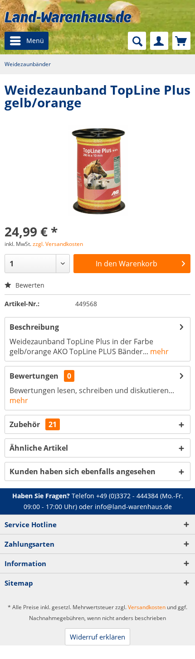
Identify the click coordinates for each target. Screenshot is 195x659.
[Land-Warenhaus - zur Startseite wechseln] (68, 16)
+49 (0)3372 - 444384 (127, 495)
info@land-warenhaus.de (133, 506)
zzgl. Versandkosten (58, 244)
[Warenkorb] (181, 41)
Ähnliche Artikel (39, 448)
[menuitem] (27, 41)
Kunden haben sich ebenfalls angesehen (83, 471)
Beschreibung (34, 327)
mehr (158, 351)
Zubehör (33, 424)
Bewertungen (34, 376)
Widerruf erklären (97, 636)
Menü (35, 40)
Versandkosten (147, 607)
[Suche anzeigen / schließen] (137, 41)
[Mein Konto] (159, 41)
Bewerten (29, 285)
